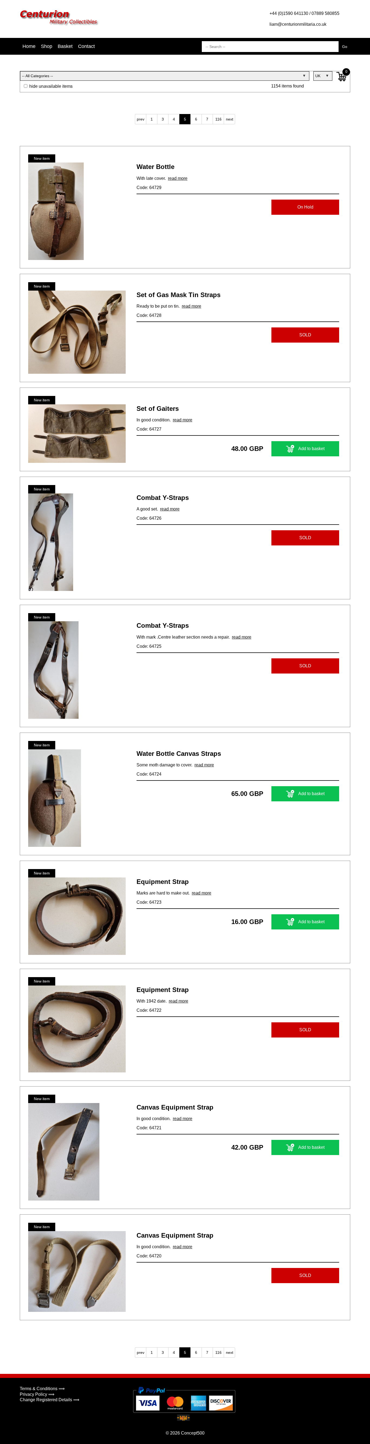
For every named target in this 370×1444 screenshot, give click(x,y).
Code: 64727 (149, 429)
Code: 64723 (149, 902)
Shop (46, 46)
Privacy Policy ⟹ (37, 1394)
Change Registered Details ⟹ (49, 1399)
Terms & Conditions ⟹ (42, 1388)
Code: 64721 (149, 1128)
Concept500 (193, 1433)
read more (177, 178)
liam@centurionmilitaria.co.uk (298, 24)
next (229, 119)
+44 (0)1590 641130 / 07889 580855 (304, 13)
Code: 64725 (149, 646)
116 (218, 119)
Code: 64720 (149, 1256)
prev (140, 119)
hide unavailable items (50, 86)
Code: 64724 (149, 774)
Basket (65, 46)
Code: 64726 (149, 518)
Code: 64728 (149, 315)
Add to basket (311, 448)
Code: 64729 (149, 187)
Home (28, 46)
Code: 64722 (149, 1010)
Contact (86, 46)
